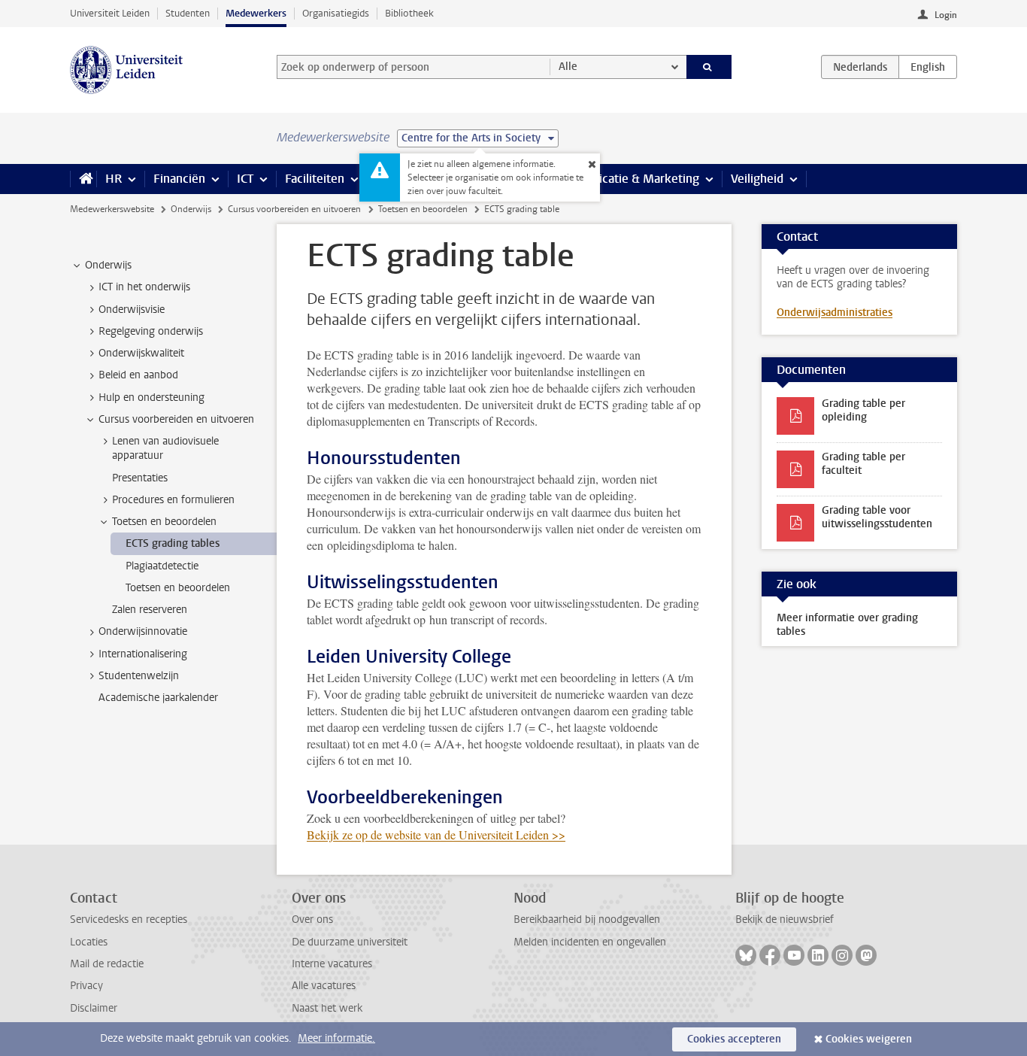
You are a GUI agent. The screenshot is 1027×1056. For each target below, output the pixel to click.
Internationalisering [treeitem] (142, 654)
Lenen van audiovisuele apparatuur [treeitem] (165, 448)
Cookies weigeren (869, 1039)
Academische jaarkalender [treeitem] (158, 697)
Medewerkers (256, 13)
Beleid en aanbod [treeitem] (138, 375)
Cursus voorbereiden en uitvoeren (294, 209)
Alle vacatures (324, 986)
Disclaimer (93, 1008)
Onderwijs (191, 209)
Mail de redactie (107, 964)
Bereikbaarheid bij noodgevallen (587, 919)
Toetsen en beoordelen (423, 209)
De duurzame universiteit (349, 942)
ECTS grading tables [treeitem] (173, 543)
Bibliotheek (409, 13)
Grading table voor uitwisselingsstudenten (877, 517)
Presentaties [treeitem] (140, 478)
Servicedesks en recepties (128, 919)
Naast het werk (327, 1008)
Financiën (179, 179)
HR (113, 179)
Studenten (187, 13)
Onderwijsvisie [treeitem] (131, 309)
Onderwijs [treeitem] (108, 265)
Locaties (89, 942)
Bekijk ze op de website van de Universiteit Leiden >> (436, 834)
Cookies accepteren (734, 1039)
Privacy (86, 986)
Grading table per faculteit (863, 464)
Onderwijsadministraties (834, 312)
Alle (568, 66)
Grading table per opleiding (863, 410)
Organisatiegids (335, 13)
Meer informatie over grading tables (847, 625)
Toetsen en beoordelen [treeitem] (164, 521)
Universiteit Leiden (110, 13)
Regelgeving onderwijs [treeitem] (150, 331)
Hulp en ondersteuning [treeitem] (151, 397)
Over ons (312, 919)
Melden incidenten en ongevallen (590, 942)
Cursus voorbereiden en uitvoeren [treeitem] (176, 419)
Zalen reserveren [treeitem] (149, 609)
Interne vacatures (332, 964)
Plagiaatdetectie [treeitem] (162, 566)
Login (946, 15)
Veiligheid (757, 179)
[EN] (927, 67)
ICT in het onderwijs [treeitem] (144, 287)
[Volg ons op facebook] (769, 955)
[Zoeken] (709, 67)
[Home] (83, 179)
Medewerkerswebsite (112, 209)
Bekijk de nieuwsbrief (784, 919)
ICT (245, 179)
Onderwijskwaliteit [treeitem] (141, 353)
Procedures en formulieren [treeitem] (173, 500)
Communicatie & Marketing (626, 179)
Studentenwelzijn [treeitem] (138, 676)
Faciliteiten (314, 179)
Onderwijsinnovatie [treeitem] (142, 631)
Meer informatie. (336, 1038)
